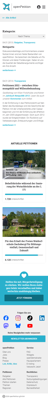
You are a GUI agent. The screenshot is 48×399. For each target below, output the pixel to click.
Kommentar (15, 98)
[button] (38, 7)
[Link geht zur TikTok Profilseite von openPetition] (30, 318)
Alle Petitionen (9, 379)
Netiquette (8, 46)
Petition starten (9, 382)
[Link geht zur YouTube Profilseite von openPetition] (30, 325)
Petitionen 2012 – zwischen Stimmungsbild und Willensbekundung (21, 87)
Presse (6, 361)
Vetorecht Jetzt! (34, 367)
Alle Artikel (11, 18)
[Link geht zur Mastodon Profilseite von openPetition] (6, 325)
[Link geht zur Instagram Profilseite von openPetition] (18, 318)
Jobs (5, 355)
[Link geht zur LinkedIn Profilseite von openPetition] (42, 318)
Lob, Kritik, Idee (10, 364)
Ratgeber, (19, 42)
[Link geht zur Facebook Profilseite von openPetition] (6, 318)
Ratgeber (7, 376)
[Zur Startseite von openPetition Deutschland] (17, 7)
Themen (6, 385)
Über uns (7, 352)
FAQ (28, 352)
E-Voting (30, 364)
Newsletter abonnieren (24, 339)
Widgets (30, 355)
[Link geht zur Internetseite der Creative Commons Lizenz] (4, 396)
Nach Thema (24, 36)
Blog (5, 358)
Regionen (7, 388)
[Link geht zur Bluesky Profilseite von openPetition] (18, 325)
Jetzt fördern (24, 298)
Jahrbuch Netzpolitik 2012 (17, 96)
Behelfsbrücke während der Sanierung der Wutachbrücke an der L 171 (24, 186)
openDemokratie (34, 358)
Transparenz (29, 42)
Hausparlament (34, 361)
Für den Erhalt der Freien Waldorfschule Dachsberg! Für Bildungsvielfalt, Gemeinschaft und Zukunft (24, 246)
